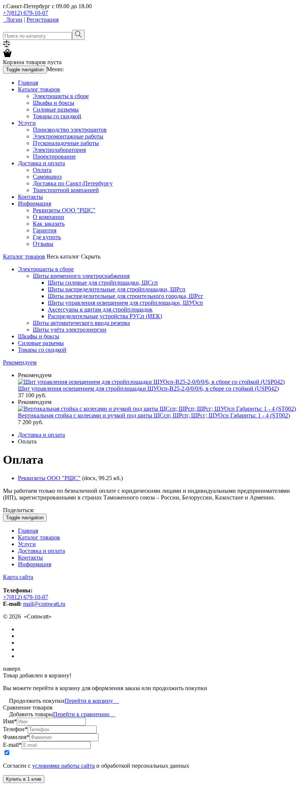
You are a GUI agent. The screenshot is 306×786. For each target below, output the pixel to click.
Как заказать (49, 223)
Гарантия (44, 230)
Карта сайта (18, 577)
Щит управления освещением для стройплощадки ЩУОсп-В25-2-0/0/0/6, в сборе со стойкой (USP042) (148, 388)
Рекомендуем (20, 362)
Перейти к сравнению (84, 714)
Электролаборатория (59, 150)
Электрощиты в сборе (61, 96)
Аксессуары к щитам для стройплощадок (100, 309)
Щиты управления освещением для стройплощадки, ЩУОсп (125, 303)
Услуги (27, 123)
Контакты (30, 197)
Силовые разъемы (56, 109)
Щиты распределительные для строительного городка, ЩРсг (125, 296)
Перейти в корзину (92, 701)
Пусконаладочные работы (66, 143)
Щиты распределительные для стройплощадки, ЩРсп (116, 289)
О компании (48, 217)
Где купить (47, 237)
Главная (28, 82)
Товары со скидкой (57, 116)
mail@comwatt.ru (44, 604)
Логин (12, 19)
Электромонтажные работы (68, 136)
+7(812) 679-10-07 (25, 13)
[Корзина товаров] (7, 55)
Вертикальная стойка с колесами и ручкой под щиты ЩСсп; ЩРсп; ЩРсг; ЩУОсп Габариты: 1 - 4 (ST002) (154, 415)
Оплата (42, 170)
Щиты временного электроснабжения (81, 276)
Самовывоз (47, 176)
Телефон (15, 729)
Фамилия (16, 737)
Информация (34, 203)
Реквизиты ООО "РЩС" (64, 210)
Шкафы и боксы (53, 103)
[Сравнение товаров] (6, 45)
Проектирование (54, 156)
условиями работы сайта (63, 765)
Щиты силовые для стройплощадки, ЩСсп (103, 282)
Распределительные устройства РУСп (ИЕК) (105, 316)
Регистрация (42, 19)
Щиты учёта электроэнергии (69, 329)
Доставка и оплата (41, 163)
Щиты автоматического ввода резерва (81, 323)
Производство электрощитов (70, 129)
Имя (10, 721)
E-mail (12, 745)
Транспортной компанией (66, 190)
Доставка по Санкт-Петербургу (73, 183)
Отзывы (43, 244)
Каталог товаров (39, 89)
